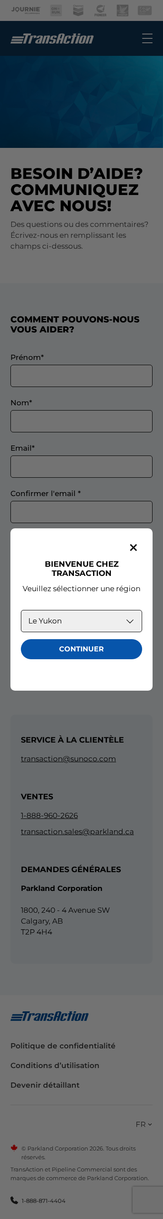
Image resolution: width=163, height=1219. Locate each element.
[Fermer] (133, 547)
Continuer (81, 649)
